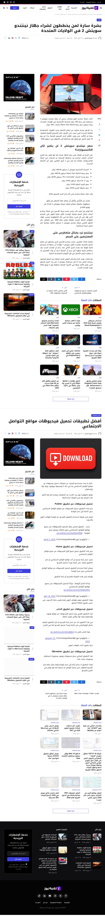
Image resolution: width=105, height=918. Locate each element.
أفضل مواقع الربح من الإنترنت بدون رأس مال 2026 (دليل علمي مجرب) (92, 796)
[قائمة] (101, 8)
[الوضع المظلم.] (7, 8)
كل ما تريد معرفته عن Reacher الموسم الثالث (15, 149)
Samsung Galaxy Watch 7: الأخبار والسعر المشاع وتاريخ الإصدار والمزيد (13, 160)
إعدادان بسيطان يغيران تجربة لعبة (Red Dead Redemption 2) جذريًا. (92, 324)
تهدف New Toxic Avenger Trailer (86, 693)
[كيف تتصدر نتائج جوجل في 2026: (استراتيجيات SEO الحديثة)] (49, 782)
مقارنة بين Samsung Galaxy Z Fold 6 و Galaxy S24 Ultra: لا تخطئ (14, 116)
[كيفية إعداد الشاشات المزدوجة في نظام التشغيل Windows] (19, 302)
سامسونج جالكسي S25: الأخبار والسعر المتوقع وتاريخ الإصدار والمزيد (14, 138)
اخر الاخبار (67, 7)
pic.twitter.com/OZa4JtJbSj (62, 632)
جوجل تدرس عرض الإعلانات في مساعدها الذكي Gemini (50, 728)
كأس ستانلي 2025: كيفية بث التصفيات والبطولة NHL (56, 292)
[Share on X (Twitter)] (15, 38)
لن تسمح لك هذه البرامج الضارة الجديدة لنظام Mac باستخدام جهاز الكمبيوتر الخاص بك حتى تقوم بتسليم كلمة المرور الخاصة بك (47, 864)
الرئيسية (74, 7)
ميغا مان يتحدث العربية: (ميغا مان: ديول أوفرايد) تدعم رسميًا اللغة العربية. (92, 354)
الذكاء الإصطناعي (96, 790)
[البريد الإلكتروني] (99, 145)
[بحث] (4, 8)
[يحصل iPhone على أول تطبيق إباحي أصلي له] (29, 128)
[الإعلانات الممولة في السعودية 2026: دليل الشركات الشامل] (62, 837)
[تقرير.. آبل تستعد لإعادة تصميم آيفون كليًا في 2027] (70, 714)
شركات (32, 7)
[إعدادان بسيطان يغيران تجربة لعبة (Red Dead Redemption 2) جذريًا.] (92, 309)
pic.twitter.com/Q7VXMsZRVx (77, 590)
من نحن (99, 2)
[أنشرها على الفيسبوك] (19, 38)
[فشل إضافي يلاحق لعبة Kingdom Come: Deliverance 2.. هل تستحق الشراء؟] (92, 370)
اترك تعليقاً (70, 399)
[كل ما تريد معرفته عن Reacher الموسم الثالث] (29, 150)
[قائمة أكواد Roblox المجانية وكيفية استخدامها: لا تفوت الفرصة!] (19, 270)
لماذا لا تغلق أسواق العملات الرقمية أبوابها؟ (47, 849)
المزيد (25, 7)
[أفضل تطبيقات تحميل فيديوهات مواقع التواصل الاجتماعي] (70, 458)
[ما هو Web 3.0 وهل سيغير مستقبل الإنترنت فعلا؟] (70, 742)
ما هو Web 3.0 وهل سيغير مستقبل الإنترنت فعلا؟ (71, 756)
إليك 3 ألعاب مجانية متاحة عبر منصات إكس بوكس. (71, 323)
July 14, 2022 (49, 596)
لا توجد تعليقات (59, 38)
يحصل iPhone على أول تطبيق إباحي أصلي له (15, 127)
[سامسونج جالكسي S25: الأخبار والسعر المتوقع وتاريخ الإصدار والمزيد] (29, 138)
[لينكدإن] (9, 38)
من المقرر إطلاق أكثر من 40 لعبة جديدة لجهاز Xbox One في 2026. (50, 384)
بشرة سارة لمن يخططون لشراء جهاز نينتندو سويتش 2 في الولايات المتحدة (56, 696)
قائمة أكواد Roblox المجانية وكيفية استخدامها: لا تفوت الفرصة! (18, 284)
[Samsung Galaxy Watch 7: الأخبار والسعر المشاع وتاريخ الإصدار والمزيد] (29, 160)
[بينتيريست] (12, 38)
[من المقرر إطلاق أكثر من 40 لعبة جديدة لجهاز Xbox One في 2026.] (49, 370)
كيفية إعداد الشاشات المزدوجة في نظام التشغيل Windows (17, 314)
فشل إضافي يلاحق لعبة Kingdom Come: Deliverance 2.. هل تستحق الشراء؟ (93, 384)
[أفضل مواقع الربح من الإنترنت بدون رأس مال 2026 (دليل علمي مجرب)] (92, 782)
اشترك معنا (15, 8)
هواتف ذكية (59, 7)
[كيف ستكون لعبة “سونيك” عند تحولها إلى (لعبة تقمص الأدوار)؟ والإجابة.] (49, 339)
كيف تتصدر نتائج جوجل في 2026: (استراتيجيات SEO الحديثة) (50, 795)
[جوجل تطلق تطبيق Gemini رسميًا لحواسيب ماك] (49, 742)
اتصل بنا (82, 2)
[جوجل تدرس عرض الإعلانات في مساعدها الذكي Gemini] (49, 714)
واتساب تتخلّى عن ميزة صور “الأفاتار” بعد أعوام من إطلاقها (92, 728)
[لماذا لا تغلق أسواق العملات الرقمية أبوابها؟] (62, 850)
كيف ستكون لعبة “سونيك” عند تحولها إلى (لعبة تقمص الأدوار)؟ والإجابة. (50, 354)
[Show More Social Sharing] (5, 38)
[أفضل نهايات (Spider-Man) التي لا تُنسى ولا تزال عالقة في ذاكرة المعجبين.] (70, 370)
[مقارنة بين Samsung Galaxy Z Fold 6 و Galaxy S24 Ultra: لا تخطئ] (29, 115)
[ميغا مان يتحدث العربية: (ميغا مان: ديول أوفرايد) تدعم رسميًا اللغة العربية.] (92, 339)
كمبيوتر (49, 7)
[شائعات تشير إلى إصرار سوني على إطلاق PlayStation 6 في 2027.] (70, 339)
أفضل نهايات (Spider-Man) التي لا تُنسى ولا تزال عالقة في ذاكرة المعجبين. (71, 384)
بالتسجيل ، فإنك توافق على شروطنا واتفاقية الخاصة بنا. (18, 213)
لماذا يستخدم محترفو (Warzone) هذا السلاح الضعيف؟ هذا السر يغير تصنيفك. (50, 324)
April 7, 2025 (49, 539)
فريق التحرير (88, 38)
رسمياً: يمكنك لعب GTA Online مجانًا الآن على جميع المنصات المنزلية (17, 252)
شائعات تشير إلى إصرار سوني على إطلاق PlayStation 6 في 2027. (71, 354)
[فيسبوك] (99, 124)
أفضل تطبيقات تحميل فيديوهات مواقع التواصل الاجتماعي (85, 292)
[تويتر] (99, 130)
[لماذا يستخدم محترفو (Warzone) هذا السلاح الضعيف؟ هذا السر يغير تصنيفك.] (49, 309)
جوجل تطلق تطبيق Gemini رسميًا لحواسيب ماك (51, 756)
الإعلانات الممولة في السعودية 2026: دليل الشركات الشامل (48, 837)
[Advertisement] (52, 55)
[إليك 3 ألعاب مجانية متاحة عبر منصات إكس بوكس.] (70, 309)
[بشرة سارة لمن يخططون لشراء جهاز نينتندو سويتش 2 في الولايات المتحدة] (70, 94)
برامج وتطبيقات (42, 7)
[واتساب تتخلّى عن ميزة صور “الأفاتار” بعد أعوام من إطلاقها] (92, 714)
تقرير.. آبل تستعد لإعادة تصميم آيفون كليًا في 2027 (72, 728)
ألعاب (99, 20)
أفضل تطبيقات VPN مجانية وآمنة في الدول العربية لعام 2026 (71, 795)
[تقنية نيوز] (89, 8)
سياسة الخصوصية (91, 2)
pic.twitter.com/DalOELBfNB (69, 533)
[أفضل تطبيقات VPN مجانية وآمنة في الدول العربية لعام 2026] (70, 782)
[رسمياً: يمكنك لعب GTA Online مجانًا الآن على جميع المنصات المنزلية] (19, 238)
